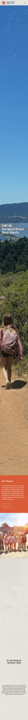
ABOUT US (6, 505)
